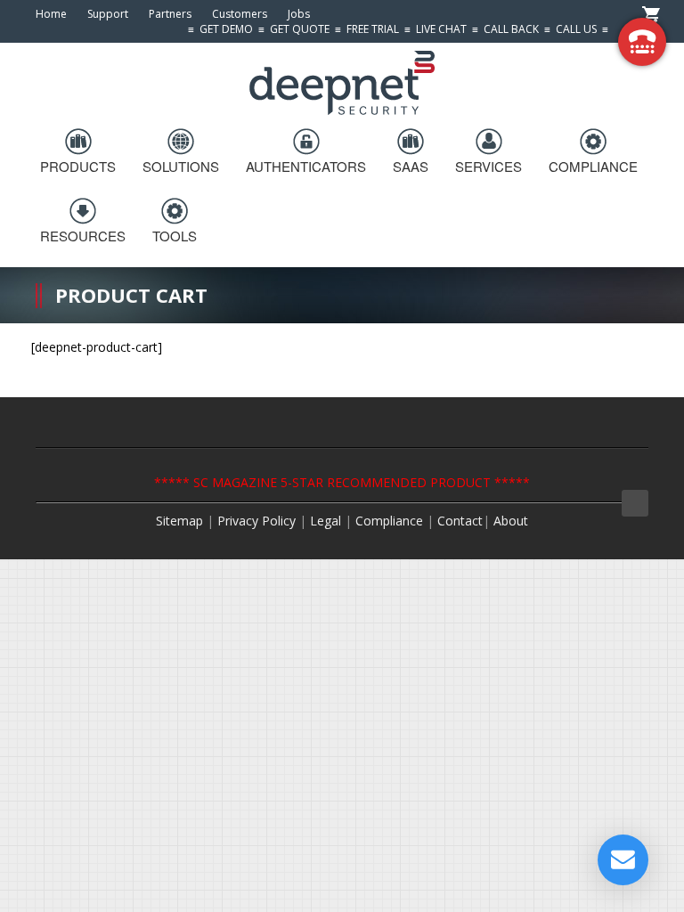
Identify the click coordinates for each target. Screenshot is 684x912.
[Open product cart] (651, 13)
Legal (327, 520)
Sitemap (179, 520)
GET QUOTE (300, 29)
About (510, 520)
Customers (239, 13)
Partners (170, 13)
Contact (460, 520)
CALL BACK (511, 29)
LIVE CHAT (441, 29)
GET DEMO (226, 29)
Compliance (389, 520)
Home (51, 13)
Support (107, 13)
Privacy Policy (256, 520)
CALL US (576, 29)
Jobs (299, 13)
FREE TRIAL (372, 29)
